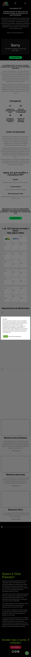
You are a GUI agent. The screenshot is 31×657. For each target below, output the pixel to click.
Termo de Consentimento (14, 336)
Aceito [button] (5, 336)
